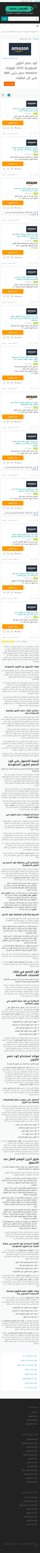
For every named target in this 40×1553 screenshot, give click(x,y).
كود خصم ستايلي (31, 1369)
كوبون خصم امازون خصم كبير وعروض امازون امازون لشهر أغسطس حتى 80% (24, 359)
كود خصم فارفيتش (31, 1478)
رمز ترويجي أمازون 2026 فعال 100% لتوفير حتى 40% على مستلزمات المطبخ (25, 443)
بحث (4, 18)
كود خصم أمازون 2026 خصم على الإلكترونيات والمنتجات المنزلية (26, 278)
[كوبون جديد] (20, 9)
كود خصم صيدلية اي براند (29, 1470)
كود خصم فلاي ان (31, 1481)
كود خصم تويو (32, 1458)
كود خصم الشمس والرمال (29, 1443)
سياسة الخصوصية (31, 1423)
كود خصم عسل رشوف (30, 1474)
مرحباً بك (34, 1412)
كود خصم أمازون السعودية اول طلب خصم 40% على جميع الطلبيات (25, 574)
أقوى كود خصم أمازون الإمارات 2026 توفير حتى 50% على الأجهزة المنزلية (24, 535)
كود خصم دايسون (31, 1462)
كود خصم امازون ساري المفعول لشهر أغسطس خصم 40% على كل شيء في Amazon (24, 318)
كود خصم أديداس (31, 1383)
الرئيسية (36, 38)
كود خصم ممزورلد (31, 1373)
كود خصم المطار (32, 1439)
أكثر (14, 118)
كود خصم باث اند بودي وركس (27, 1364)
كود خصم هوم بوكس (29, 1378)
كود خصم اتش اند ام (29, 1355)
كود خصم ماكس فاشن (29, 1360)
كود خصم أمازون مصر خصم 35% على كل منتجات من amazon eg (24, 490)
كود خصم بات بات (31, 1387)
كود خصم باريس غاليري (30, 1454)
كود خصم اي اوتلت (31, 1451)
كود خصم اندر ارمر (31, 1447)
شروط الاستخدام (32, 1420)
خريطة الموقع (33, 1416)
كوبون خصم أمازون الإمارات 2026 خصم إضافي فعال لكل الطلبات (24, 403)
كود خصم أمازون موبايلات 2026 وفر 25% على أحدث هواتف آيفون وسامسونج (25, 236)
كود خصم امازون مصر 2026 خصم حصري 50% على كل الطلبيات (26, 613)
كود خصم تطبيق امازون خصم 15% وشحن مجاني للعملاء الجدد (25, 109)
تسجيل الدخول (6, 32)
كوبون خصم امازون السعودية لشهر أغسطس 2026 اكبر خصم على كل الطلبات (25, 149)
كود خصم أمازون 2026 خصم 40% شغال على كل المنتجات (26, 189)
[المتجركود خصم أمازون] (20, 49)
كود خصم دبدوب (32, 1466)
